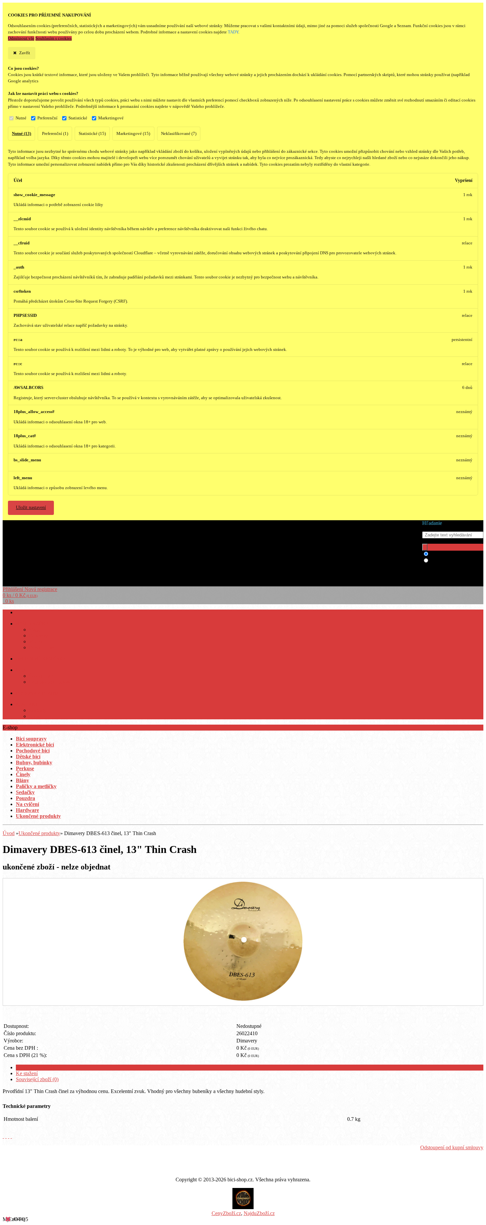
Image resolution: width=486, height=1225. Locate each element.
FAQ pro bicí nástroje (49, 682)
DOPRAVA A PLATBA (37, 693)
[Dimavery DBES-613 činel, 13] (243, 999)
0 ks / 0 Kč (20, 595)
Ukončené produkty (39, 833)
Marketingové (111, 118)
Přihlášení (13, 589)
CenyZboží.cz (226, 1213)
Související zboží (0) (37, 1079)
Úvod (9, 833)
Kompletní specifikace (39, 1067)
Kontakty (37, 710)
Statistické (77, 118)
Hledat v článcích (448, 561)
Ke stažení (27, 1073)
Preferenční (47, 118)
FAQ (20, 670)
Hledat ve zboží (446, 554)
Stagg (34, 629)
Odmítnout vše (21, 38)
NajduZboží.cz (259, 1213)
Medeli (35, 641)
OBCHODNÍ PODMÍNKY (41, 658)
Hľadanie (432, 523)
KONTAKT (27, 704)
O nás (34, 716)
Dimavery (38, 635)
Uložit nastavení (31, 507)
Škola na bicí (41, 676)
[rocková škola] (243, 1207)
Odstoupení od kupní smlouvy (451, 1147)
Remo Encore (42, 647)
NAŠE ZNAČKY (32, 623)
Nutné (21, 118)
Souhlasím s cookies (53, 38)
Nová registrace (40, 589)
